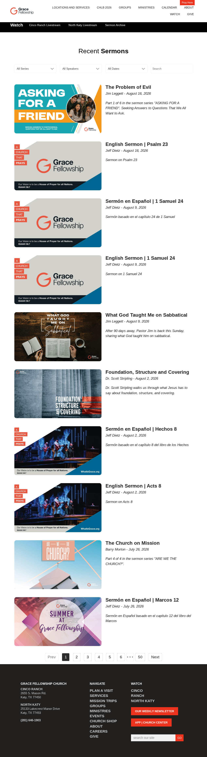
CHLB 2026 (104, 7)
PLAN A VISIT (101, 691)
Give (190, 14)
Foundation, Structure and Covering (147, 372)
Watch (175, 14)
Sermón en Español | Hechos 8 (141, 429)
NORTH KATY (143, 701)
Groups (125, 7)
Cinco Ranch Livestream (44, 25)
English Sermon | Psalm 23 (137, 144)
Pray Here (187, 2)
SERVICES (99, 696)
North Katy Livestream (83, 25)
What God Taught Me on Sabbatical (146, 315)
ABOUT (96, 726)
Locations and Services (71, 7)
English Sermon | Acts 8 (133, 486)
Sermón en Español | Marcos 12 (142, 600)
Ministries (146, 7)
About (189, 7)
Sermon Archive (115, 25)
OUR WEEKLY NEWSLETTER (154, 711)
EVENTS (97, 716)
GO (179, 737)
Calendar (169, 7)
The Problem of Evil (128, 87)
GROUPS (98, 706)
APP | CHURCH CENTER (151, 722)
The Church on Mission (133, 543)
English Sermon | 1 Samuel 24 (140, 258)
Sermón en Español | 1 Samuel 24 (144, 201)
